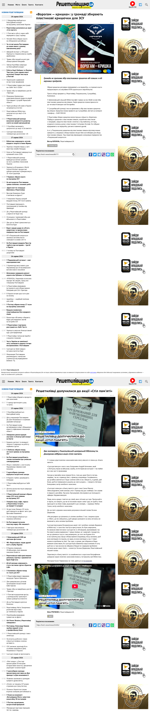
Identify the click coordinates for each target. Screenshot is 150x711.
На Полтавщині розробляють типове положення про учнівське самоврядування (19, 459)
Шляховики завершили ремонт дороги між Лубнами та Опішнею (19, 274)
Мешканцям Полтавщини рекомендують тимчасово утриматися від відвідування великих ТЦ (17, 357)
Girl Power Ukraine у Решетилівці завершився (19, 621)
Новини (11, 5)
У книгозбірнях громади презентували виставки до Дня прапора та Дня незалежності (18, 673)
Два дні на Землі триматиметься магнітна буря (18, 223)
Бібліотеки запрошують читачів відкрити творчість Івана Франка (19, 142)
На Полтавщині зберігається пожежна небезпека (17, 518)
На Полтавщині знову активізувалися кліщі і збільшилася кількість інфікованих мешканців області (19, 428)
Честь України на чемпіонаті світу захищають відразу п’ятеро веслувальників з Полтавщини (19, 343)
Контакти (39, 5)
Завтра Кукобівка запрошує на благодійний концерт (17, 66)
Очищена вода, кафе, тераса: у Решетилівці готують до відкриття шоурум (17, 504)
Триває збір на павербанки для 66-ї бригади (19, 92)
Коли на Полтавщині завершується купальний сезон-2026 (19, 153)
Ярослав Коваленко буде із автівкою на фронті (16, 194)
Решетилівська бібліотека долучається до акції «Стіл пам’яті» (16, 113)
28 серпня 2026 (40, 395)
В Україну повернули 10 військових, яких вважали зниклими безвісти (17, 550)
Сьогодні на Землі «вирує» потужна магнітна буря (16, 350)
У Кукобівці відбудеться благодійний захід (15, 413)
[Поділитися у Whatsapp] (112, 154)
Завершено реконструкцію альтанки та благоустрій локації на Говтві (19, 437)
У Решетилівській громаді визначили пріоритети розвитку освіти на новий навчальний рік (18, 121)
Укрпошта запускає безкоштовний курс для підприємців (19, 331)
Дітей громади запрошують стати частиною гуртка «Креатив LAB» (19, 565)
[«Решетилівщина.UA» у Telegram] (140, 4)
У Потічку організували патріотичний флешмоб (15, 703)
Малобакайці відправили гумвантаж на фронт (15, 616)
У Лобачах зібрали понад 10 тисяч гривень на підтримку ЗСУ (18, 452)
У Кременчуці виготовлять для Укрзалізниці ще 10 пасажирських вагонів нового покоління (19, 267)
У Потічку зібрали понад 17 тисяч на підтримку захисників (19, 305)
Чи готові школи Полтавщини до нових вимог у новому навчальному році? (18, 46)
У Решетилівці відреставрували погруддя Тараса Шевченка (18, 577)
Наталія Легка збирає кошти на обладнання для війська (17, 40)
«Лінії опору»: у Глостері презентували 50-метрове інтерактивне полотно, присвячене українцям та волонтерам (19, 664)
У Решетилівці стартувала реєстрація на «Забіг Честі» (17, 326)
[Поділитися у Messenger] (108, 154)
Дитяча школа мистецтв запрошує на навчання (19, 490)
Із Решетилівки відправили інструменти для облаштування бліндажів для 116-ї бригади (18, 288)
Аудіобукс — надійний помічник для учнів (18, 300)
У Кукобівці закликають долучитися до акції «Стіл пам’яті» (19, 127)
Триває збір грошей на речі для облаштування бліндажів (18, 60)
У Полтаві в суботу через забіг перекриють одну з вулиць (18, 34)
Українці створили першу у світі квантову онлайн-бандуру (18, 148)
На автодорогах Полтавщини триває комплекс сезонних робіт (19, 183)
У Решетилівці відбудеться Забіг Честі (18, 484)
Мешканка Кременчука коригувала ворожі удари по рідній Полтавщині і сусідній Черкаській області (19, 99)
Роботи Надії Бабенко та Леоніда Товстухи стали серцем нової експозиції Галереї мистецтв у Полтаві (19, 73)
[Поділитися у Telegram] (99, 154)
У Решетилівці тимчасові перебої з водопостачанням (19, 337)
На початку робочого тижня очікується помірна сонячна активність (17, 641)
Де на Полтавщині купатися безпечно (17, 603)
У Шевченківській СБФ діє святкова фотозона (16, 538)
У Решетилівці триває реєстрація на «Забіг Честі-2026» (18, 86)
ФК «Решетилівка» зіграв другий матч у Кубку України (19, 544)
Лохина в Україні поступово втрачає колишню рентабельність (19, 690)
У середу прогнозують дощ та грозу (16, 404)
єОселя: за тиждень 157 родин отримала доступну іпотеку (18, 685)
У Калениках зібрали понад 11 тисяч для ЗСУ (17, 572)
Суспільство (53, 145)
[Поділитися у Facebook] (90, 154)
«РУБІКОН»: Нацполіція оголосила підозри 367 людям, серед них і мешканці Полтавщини (19, 280)
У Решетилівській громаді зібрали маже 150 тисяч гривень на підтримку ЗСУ (19, 496)
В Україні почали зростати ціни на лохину (18, 295)
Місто (18, 5)
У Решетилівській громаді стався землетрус (18, 634)
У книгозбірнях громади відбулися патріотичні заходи (18, 473)
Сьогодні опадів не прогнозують (18, 654)
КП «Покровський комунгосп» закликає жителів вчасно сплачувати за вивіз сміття (17, 237)
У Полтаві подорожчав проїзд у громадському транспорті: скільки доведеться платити (17, 596)
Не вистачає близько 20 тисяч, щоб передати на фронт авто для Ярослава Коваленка (19, 511)
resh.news (93, 372)
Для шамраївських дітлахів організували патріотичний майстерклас (16, 583)
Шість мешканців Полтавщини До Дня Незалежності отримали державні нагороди (18, 419)
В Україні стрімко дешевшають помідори (18, 479)
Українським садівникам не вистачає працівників (15, 81)
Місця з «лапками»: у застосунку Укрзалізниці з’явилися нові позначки (18, 467)
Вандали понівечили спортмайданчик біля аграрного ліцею (18, 312)
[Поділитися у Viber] (103, 154)
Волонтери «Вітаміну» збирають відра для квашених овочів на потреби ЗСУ (18, 319)
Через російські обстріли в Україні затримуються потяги (19, 107)
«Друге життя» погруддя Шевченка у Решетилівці (16, 189)
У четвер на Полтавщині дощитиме (15, 252)
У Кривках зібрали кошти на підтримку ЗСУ (16, 178)
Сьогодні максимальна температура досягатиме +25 (17, 133)
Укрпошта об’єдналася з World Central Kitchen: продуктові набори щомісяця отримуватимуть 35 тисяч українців (19, 170)
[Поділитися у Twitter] (95, 154)
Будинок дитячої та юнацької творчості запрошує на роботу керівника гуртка (18, 444)
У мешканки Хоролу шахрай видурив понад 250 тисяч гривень (19, 200)
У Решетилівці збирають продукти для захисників (19, 398)
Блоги (24, 5)
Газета (31, 5)
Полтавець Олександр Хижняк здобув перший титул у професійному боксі (18, 628)
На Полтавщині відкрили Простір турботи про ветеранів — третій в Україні (19, 245)
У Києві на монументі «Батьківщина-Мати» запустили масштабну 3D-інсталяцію (18, 697)
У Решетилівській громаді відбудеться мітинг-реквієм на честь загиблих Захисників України (17, 161)
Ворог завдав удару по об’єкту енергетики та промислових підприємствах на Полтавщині (18, 230)
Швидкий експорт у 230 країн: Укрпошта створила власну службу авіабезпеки (19, 54)
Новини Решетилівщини (12, 12)
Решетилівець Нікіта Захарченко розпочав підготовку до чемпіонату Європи (18, 609)
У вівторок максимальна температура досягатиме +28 (17, 529)
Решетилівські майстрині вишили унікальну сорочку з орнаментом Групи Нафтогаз (19, 558)
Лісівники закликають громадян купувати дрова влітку (18, 680)
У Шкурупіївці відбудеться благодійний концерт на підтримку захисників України (18, 22)
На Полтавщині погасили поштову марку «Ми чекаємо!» (18, 523)
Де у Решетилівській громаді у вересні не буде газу (17, 213)
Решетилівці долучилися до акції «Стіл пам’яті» (19, 29)
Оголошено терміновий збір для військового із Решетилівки (18, 218)
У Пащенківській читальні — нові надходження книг (19, 261)
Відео (51, 616)
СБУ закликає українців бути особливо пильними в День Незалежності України (17, 648)
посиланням (87, 561)
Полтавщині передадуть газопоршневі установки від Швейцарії (17, 206)
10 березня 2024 (40, 22)
